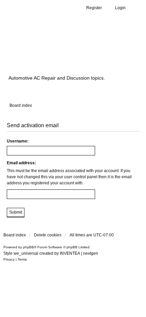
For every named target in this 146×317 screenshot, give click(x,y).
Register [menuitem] (94, 7)
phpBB (28, 247)
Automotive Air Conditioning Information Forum (62, 52)
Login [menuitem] (120, 7)
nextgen (90, 253)
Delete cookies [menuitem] (47, 235)
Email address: (21, 163)
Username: (18, 141)
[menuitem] (9, 259)
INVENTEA (70, 253)
